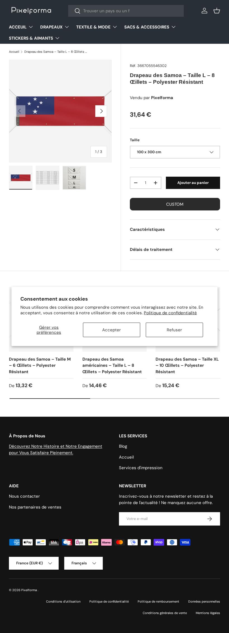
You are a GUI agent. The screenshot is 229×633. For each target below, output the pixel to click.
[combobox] (126, 11)
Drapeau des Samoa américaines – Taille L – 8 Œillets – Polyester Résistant (112, 365)
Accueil (14, 52)
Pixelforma (29, 590)
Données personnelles (204, 601)
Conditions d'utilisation (63, 601)
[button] (217, 10)
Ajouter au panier (193, 182)
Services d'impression (141, 468)
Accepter (111, 330)
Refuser (174, 330)
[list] (60, 111)
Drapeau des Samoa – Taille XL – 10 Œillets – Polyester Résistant (187, 365)
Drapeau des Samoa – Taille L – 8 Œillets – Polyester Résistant (55, 52)
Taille (135, 140)
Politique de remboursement (158, 601)
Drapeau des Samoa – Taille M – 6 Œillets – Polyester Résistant (40, 365)
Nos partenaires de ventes (35, 507)
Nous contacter (24, 496)
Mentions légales (208, 613)
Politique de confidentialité (170, 313)
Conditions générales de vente (165, 613)
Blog (123, 446)
